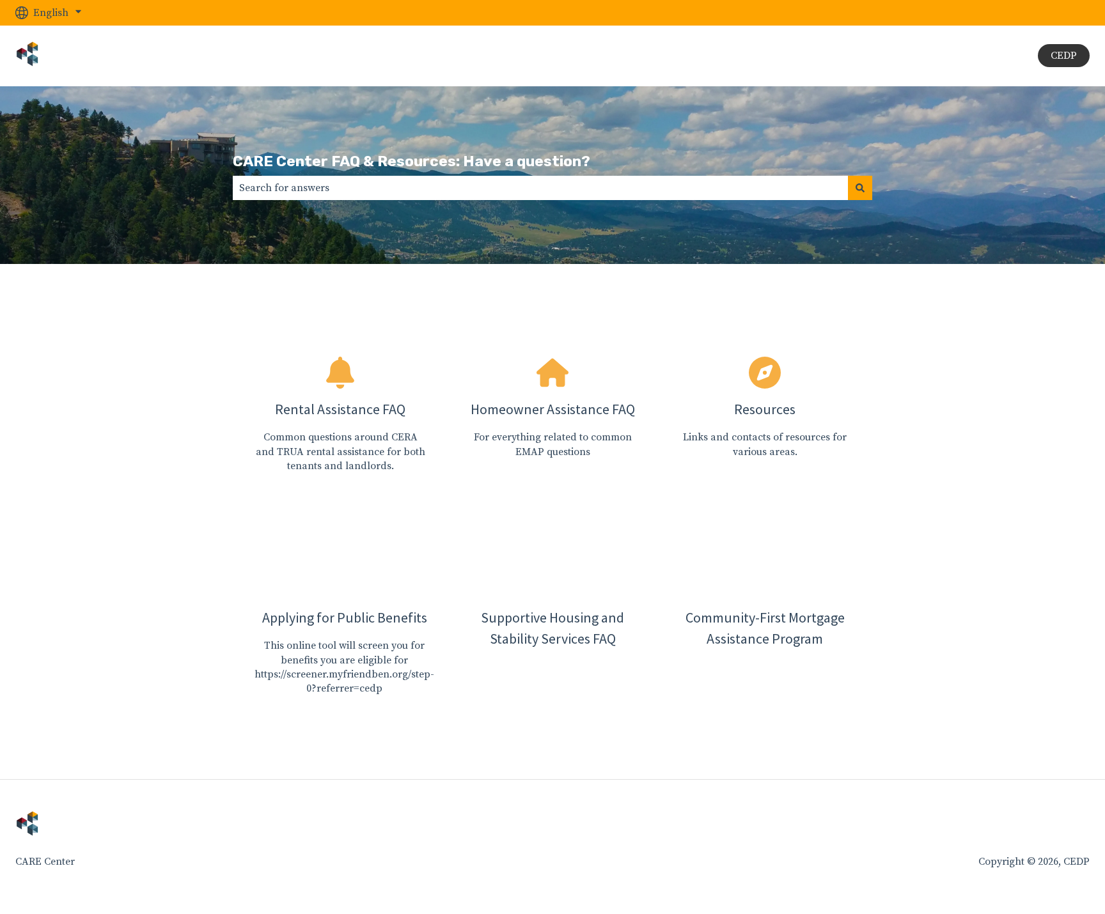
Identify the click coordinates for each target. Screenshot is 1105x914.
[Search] (860, 188)
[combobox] (540, 188)
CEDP (1064, 55)
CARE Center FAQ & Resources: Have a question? (411, 161)
